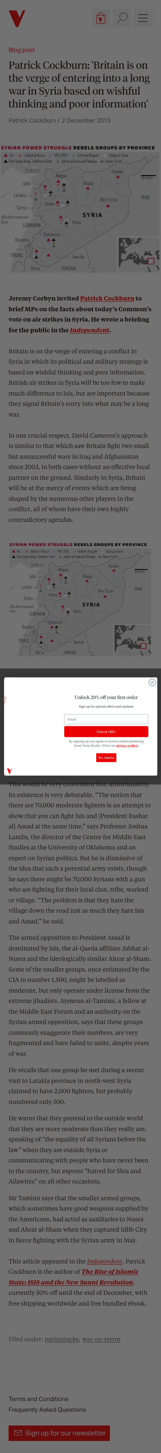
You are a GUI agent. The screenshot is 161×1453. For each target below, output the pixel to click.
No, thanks (106, 758)
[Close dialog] (152, 682)
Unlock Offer (106, 732)
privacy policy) (127, 745)
